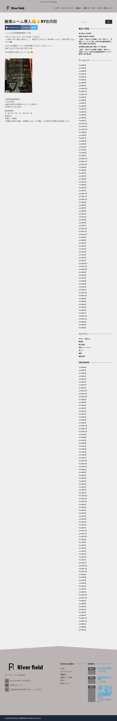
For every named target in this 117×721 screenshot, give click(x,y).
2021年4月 (82, 252)
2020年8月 (82, 275)
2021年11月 (83, 231)
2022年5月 (82, 214)
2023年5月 (82, 179)
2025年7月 (82, 103)
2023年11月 (83, 161)
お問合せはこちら (16, 685)
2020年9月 (82, 272)
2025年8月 (82, 100)
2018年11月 (83, 319)
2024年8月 (82, 135)
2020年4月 (82, 287)
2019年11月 (83, 295)
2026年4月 (82, 77)
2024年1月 (82, 155)
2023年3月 (82, 185)
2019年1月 (82, 313)
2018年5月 (82, 328)
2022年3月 (82, 220)
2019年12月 (83, 293)
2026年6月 (82, 71)
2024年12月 (83, 123)
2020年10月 (83, 269)
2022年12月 (83, 193)
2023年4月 (82, 182)
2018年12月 (83, 316)
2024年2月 (82, 153)
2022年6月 (82, 211)
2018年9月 (82, 322)
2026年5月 (82, 74)
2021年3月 (82, 255)
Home (57, 8)
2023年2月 (82, 188)
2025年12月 (83, 88)
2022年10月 (83, 199)
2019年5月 (82, 304)
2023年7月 (82, 173)
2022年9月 (82, 202)
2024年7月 (82, 138)
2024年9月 (82, 132)
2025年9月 (82, 97)
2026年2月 (82, 83)
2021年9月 (82, 237)
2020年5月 (82, 284)
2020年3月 (82, 290)
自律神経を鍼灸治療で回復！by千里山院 (92, 47)
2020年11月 (83, 266)
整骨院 (81, 341)
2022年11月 (83, 196)
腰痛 (80, 353)
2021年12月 (83, 228)
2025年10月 (83, 94)
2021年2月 (82, 258)
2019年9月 (82, 298)
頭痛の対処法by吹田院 (86, 36)
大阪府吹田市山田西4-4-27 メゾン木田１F (26, 689)
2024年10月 (83, 129)
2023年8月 (82, 170)
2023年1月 (82, 190)
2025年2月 (82, 118)
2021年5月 (82, 249)
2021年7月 (82, 243)
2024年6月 (82, 141)
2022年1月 (82, 225)
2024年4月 (82, 147)
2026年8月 (82, 65)
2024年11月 (83, 126)
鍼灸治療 (82, 356)
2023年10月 (83, 164)
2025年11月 (83, 91)
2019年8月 (82, 301)
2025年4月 (82, 112)
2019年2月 (82, 310)
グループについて (67, 8)
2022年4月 (82, 217)
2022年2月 (82, 223)
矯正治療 (82, 344)
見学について (108, 8)
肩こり (81, 350)
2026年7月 (82, 68)
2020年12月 (83, 263)
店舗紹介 (78, 8)
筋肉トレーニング (85, 347)
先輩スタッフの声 (89, 8)
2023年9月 (82, 167)
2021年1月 (82, 260)
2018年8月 (82, 325)
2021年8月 (82, 240)
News (99, 8)
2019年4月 (82, 307)
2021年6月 (82, 246)
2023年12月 (83, 158)
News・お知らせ (84, 339)
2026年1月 (82, 85)
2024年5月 (82, 144)
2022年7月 (82, 208)
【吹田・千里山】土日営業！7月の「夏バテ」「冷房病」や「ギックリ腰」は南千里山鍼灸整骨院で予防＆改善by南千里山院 (95, 41)
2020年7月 (82, 278)
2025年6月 (82, 106)
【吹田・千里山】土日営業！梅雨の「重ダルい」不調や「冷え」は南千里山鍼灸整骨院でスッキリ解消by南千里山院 (95, 52)
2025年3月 (82, 115)
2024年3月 (82, 150)
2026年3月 (82, 80)
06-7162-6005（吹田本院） (21, 680)
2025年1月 (82, 120)
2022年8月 (82, 205)
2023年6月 (82, 176)
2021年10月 (83, 234)
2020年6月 (82, 281)
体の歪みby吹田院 (85, 33)
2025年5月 (82, 109)
